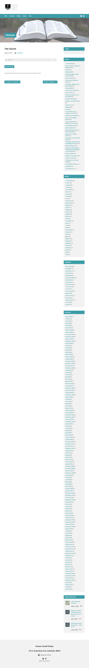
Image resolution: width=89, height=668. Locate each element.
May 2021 (67, 455)
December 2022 (69, 415)
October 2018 (69, 524)
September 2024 (69, 368)
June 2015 (68, 589)
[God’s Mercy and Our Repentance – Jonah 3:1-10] (67, 626)
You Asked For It (69, 168)
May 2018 (67, 535)
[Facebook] (81, 16)
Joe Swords (68, 286)
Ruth (66, 252)
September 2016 (69, 580)
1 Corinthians (68, 63)
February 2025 (69, 356)
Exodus (67, 207)
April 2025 (68, 352)
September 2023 (69, 394)
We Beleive (68, 166)
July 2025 (67, 345)
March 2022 (68, 435)
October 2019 (69, 497)
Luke (66, 234)
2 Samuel (67, 194)
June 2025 (68, 348)
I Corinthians (68, 221)
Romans (67, 250)
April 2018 (68, 537)
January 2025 (68, 359)
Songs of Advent (69, 153)
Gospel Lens (68, 105)
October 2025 (69, 339)
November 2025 (69, 336)
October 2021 (69, 446)
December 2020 (69, 466)
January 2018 (68, 544)
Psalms (67, 245)
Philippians (68, 243)
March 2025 (68, 354)
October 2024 (69, 365)
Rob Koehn (68, 298)
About (24, 16)
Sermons (10, 35)
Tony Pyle (68, 302)
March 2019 (68, 513)
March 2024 (68, 381)
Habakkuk (68, 107)
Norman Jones (69, 295)
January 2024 (68, 386)
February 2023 (69, 410)
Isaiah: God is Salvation (71, 115)
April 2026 (68, 325)
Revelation (68, 247)
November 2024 (69, 363)
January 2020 (68, 491)
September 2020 (69, 473)
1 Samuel (67, 185)
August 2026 (68, 316)
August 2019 (68, 502)
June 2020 (68, 479)
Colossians (68, 200)
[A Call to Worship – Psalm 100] (67, 604)
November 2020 (69, 468)
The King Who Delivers (71, 164)
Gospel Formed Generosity (72, 101)
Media (19, 16)
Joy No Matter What (70, 125)
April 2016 (68, 582)
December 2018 (69, 520)
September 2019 (69, 499)
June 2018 (68, 533)
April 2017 (68, 564)
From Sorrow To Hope (71, 90)
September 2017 (69, 553)
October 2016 (69, 578)
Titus (66, 254)
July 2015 (67, 587)
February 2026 (69, 330)
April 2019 (68, 511)
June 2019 (68, 506)
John (66, 225)
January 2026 (68, 332)
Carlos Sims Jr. (69, 271)
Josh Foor (68, 289)
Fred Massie (68, 282)
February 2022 (69, 437)
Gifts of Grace (69, 92)
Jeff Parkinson (69, 284)
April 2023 (68, 406)
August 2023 (68, 397)
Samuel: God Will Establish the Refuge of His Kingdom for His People (72, 149)
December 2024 (69, 361)
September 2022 (69, 421)
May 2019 (67, 508)
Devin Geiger (68, 280)
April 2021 (68, 457)
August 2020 (68, 475)
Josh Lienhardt (69, 291)
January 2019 (68, 517)
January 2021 (68, 464)
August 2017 (68, 555)
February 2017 (69, 569)
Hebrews (67, 216)
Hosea (67, 109)
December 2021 (69, 441)
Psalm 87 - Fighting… (49, 82)
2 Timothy (68, 196)
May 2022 (67, 430)
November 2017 (69, 549)
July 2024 (67, 372)
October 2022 (69, 419)
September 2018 (69, 526)
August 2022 (68, 424)
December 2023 (69, 388)
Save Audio (10, 66)
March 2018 (68, 540)
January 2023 (68, 412)
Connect (12, 16)
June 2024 (68, 374)
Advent (67, 69)
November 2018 (69, 522)
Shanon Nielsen (69, 300)
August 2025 (68, 343)
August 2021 (68, 450)
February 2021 (69, 461)
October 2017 (69, 551)
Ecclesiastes (68, 203)
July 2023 (67, 399)
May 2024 (67, 377)
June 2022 (68, 428)
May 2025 (67, 350)
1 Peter (67, 183)
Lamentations (69, 230)
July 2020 (67, 477)
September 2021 (69, 448)
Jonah (67, 227)
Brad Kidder (20, 53)
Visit (5, 16)
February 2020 (69, 488)
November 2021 (69, 444)
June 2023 (68, 401)
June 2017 (68, 560)
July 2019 (67, 504)
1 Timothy (68, 187)
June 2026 (68, 321)
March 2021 (68, 459)
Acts (66, 198)
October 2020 (69, 470)
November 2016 (69, 575)
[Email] (84, 16)
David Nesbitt (68, 275)
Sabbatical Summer (70, 145)
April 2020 (68, 484)
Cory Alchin (68, 273)
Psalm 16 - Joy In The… (13, 82)
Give (30, 16)
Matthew (67, 238)
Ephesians (68, 205)
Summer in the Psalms (71, 155)
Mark (66, 236)
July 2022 (67, 426)
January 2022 (68, 439)
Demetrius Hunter (70, 277)
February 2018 (69, 542)
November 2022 (69, 417)
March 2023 (68, 408)
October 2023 (69, 392)
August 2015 (68, 584)
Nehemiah (68, 241)
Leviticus (67, 232)
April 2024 (68, 379)
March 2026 (68, 327)
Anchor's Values (69, 78)
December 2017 (69, 546)
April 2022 (68, 432)
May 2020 (67, 482)
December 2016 (69, 573)
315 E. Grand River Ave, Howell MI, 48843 (44, 651)
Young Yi (67, 304)
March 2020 (68, 486)
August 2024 (68, 370)
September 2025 (69, 341)
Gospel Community (70, 98)
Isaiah (66, 223)
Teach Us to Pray (69, 158)
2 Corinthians (68, 189)
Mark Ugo (68, 293)
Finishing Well (69, 88)
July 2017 (67, 558)
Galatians (67, 209)
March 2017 (68, 566)
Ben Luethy (68, 266)
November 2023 (69, 390)
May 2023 (67, 403)
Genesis (67, 212)
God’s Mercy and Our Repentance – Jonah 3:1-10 (76, 625)
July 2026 (67, 319)
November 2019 (69, 495)
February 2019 (69, 515)
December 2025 (69, 334)
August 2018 (68, 528)
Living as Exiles (69, 128)
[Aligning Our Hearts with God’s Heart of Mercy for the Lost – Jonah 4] (67, 613)
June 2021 (68, 453)
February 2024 (69, 383)
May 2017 (67, 562)
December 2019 (69, 493)
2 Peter (67, 192)
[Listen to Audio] (81, 606)
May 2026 (67, 323)
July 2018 (67, 531)
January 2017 (68, 571)
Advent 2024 (68, 72)
